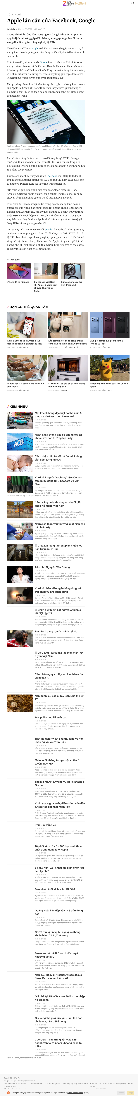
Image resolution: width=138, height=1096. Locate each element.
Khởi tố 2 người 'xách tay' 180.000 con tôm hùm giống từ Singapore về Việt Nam (58, 481)
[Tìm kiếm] (133, 3)
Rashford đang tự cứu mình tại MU (56, 631)
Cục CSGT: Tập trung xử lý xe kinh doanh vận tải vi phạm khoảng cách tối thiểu (58, 1043)
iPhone (43, 62)
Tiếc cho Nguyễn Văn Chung (52, 567)
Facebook (52, 176)
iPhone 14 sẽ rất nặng (18, 282)
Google (48, 229)
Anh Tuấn (11, 29)
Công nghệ (14, 15)
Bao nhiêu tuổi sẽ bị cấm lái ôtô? (55, 889)
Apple (35, 48)
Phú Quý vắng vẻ (45, 825)
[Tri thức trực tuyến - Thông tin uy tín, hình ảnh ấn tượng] (74, 3)
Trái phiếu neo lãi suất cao (51, 717)
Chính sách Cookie (75, 1093)
